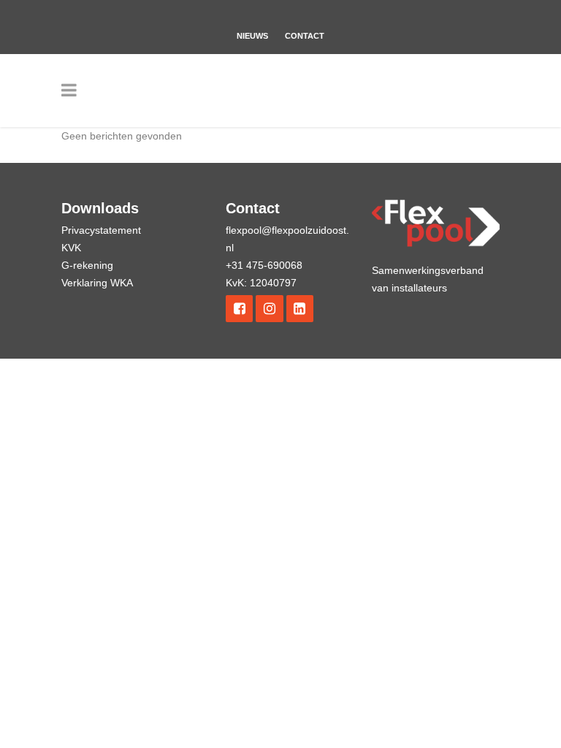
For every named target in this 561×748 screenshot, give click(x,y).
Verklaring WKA (97, 283)
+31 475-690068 (264, 265)
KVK (71, 247)
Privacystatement (101, 230)
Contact (304, 35)
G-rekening (87, 265)
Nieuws (252, 35)
